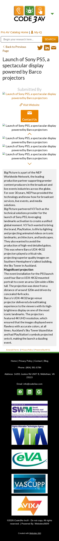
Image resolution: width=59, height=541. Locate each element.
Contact (38, 361)
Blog (46, 361)
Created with (29, 533)
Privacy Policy (27, 350)
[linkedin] (29, 392)
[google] (39, 392)
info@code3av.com (32, 384)
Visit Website (30, 105)
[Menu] (52, 14)
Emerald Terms (12, 350)
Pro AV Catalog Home (15, 32)
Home (14, 361)
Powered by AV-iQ (42, 350)
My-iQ (38, 32)
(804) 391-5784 (33, 367)
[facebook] (20, 392)
